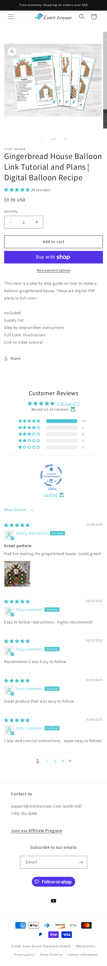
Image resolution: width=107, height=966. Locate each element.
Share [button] (15, 358)
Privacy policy (24, 954)
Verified (50, 494)
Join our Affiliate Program (36, 830)
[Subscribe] (81, 862)
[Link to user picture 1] (17, 574)
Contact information (83, 954)
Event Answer (32, 946)
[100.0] (51, 475)
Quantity (11, 211)
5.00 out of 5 (68, 403)
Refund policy (85, 946)
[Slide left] (41, 139)
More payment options (54, 270)
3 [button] (55, 761)
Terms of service (51, 954)
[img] (17, 525)
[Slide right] (66, 139)
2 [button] (47, 761)
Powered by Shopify (57, 946)
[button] (11, 17)
